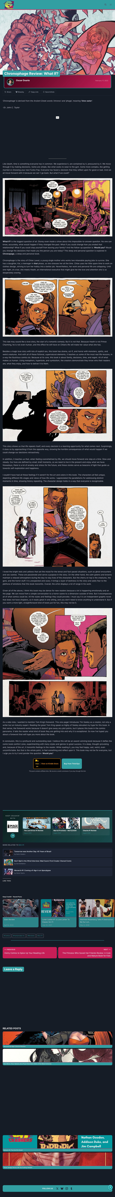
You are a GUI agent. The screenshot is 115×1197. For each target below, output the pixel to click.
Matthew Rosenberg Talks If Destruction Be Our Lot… (96, 920)
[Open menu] (111, 4)
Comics (7, 936)
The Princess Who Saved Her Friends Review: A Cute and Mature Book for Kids (86, 953)
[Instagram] (66, 1188)
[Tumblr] (71, 1188)
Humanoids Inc (19, 936)
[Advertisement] (57, 135)
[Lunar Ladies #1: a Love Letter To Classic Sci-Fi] (59, 908)
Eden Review (9, 919)
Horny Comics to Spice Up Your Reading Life (24, 951)
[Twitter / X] (57, 1188)
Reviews (31, 936)
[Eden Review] (21, 908)
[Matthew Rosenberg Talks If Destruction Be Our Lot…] (97, 908)
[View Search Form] (105, 5)
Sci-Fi (21, 845)
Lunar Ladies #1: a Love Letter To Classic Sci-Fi (56, 920)
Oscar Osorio (23, 80)
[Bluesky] (62, 1188)
